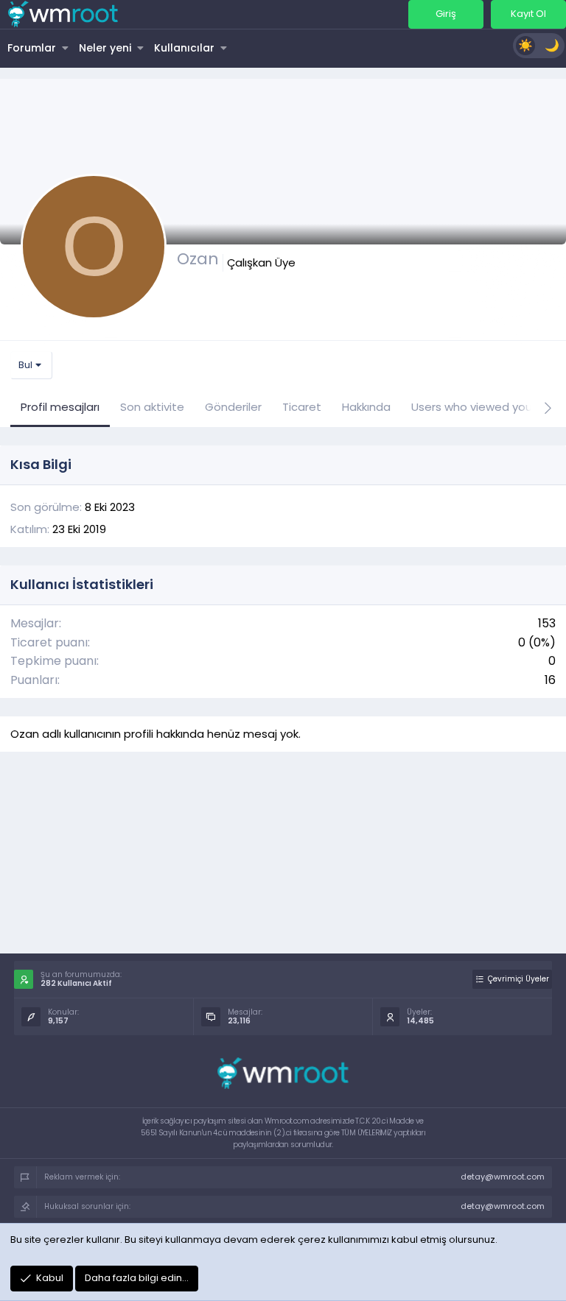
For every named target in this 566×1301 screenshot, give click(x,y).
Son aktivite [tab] (152, 407)
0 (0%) (537, 642)
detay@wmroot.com (503, 1176)
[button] (65, 47)
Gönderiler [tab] (233, 407)
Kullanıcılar (184, 47)
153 (547, 623)
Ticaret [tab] (301, 407)
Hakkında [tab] (366, 407)
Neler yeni (105, 47)
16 (550, 679)
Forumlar (31, 47)
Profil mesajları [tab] (60, 407)
